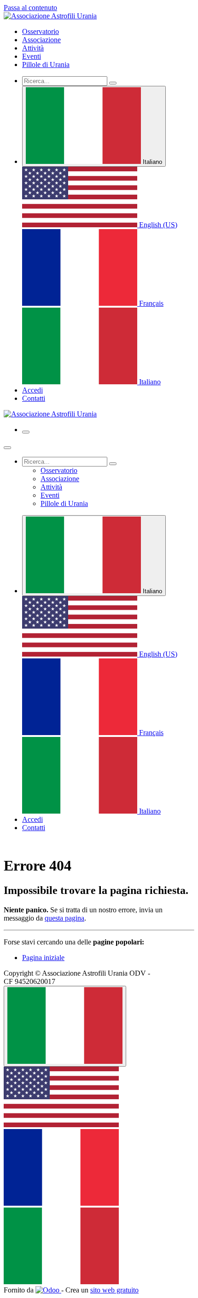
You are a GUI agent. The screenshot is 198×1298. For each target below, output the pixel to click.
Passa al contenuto (30, 7)
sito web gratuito (114, 1290)
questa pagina (64, 918)
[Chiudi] (7, 447)
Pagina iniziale (43, 957)
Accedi (32, 390)
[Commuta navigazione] (25, 432)
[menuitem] (40, 31)
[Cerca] (112, 83)
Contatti (33, 398)
